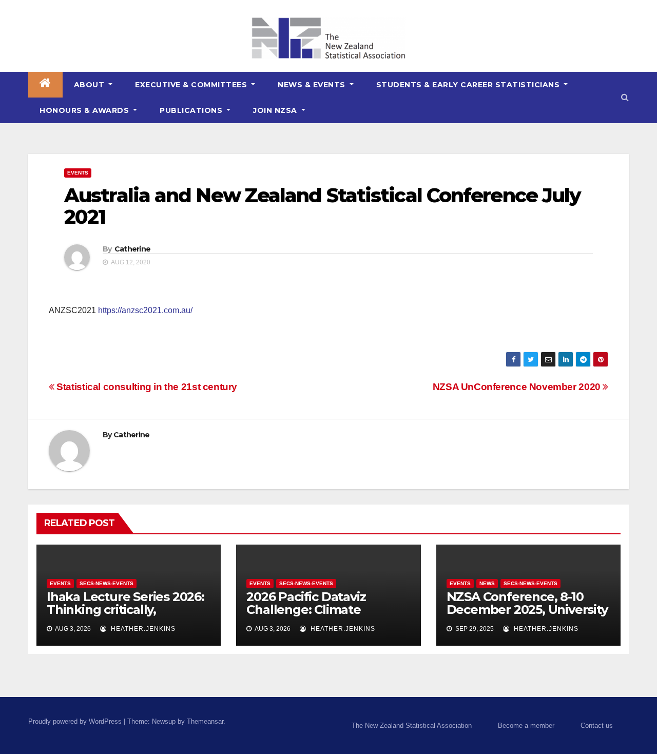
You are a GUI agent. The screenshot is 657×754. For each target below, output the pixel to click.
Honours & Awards (85, 110)
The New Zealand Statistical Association (412, 725)
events (77, 173)
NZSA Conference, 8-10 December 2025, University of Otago (527, 609)
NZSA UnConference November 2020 (518, 386)
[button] (625, 97)
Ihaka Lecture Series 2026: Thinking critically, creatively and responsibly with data (125, 616)
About (90, 84)
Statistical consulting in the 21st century (145, 386)
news (487, 583)
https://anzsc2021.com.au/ (145, 310)
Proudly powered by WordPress (76, 721)
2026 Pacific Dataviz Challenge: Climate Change (305, 609)
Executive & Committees (192, 84)
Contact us (597, 725)
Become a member (526, 725)
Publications (192, 110)
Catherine (132, 249)
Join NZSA (276, 110)
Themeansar (205, 721)
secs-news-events (106, 583)
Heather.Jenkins (142, 628)
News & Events (312, 84)
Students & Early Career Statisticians (469, 84)
